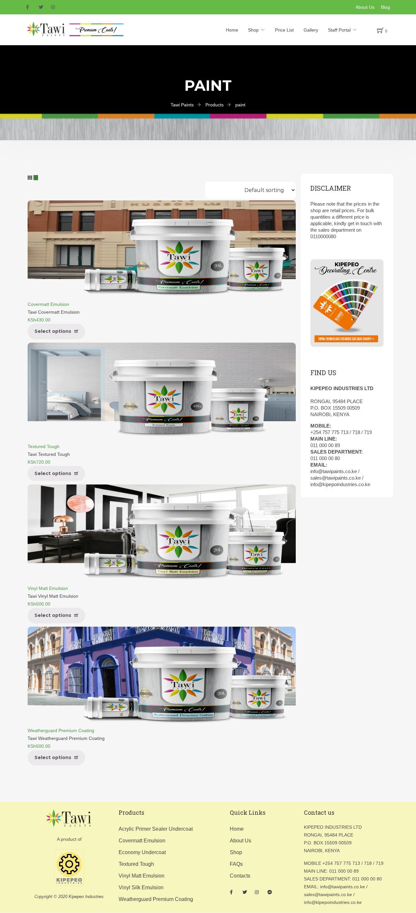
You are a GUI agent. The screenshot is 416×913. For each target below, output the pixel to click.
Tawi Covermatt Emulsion (54, 312)
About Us (365, 7)
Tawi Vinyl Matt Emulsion (53, 596)
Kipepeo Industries (86, 896)
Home (232, 30)
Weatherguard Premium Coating (61, 730)
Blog (385, 7)
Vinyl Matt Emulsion (48, 588)
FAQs (236, 864)
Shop (253, 30)
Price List (284, 30)
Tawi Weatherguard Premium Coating (66, 738)
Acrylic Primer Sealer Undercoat (156, 829)
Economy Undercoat (142, 852)
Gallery (311, 30)
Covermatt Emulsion (48, 304)
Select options (52, 331)
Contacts (240, 876)
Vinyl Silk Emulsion (141, 887)
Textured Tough (43, 446)
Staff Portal (339, 30)
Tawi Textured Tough (49, 454)
